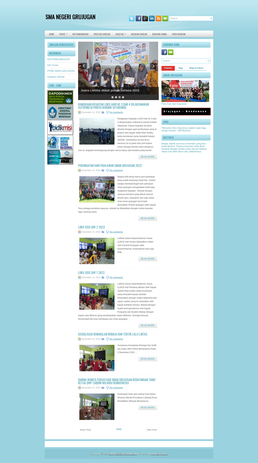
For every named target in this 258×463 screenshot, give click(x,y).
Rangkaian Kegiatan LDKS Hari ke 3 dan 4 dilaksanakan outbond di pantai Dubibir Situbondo (113, 106)
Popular (168, 68)
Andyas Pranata (159, 453)
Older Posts (152, 430)
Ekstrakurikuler (80, 34)
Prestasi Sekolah (102, 34)
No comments (116, 112)
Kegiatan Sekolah (139, 34)
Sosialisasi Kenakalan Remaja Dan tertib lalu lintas (112, 334)
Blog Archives (196, 68)
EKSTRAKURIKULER (58, 59)
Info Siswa (52, 65)
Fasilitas (120, 34)
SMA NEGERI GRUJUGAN (70, 16)
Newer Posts (85, 430)
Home (51, 34)
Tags (180, 68)
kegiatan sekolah (56, 76)
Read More (148, 156)
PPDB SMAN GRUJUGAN (60, 71)
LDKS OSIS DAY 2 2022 (91, 227)
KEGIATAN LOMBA (159, 34)
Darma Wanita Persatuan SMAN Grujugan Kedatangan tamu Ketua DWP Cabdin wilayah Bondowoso (117, 381)
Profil (63, 34)
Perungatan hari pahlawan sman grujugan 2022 (110, 165)
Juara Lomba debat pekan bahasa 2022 (110, 90)
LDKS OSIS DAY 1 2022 (91, 272)
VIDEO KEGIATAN (179, 34)
